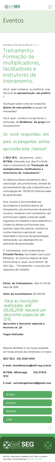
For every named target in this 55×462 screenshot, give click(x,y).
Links (9, 419)
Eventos (36, 45)
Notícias (11, 411)
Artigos (10, 394)
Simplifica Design (35, 459)
